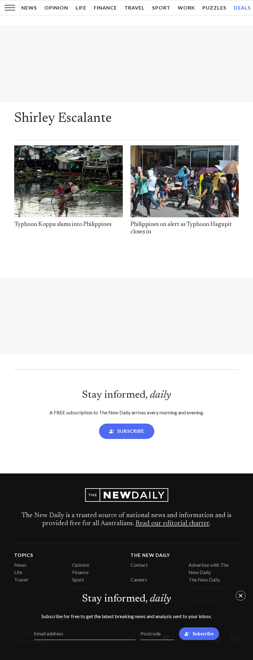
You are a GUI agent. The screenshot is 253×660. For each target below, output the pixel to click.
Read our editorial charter (172, 523)
